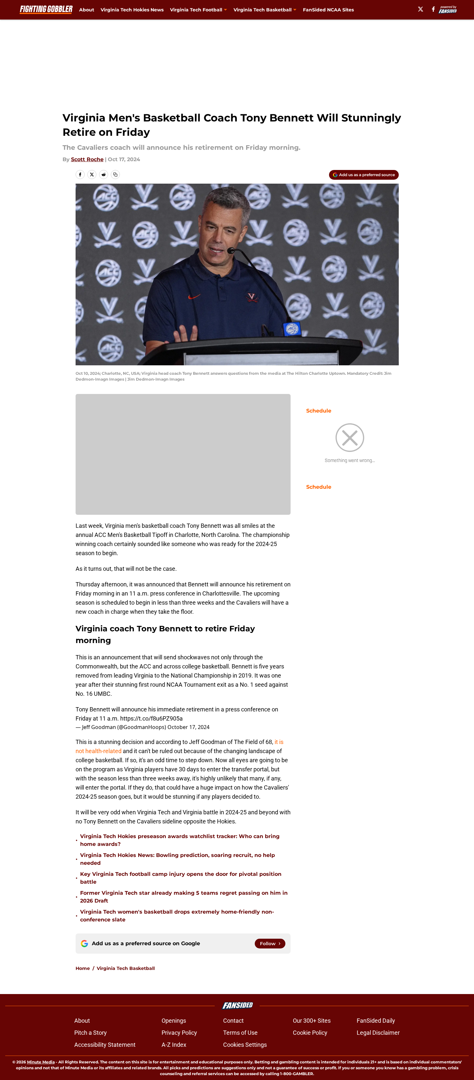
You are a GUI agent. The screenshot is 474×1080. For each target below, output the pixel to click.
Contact (233, 1020)
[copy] (115, 174)
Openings (174, 1020)
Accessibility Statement (105, 1044)
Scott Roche (87, 159)
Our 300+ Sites (312, 1020)
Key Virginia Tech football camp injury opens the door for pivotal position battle (180, 878)
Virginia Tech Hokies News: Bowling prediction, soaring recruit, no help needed (177, 859)
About (86, 10)
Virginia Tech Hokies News (132, 10)
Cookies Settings (245, 1044)
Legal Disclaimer (378, 1032)
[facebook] (433, 9)
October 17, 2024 (188, 727)
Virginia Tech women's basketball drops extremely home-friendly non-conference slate (177, 916)
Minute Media (41, 1061)
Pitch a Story (90, 1032)
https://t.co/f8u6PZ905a (151, 718)
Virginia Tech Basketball (126, 968)
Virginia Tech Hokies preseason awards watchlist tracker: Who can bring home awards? (180, 840)
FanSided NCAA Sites (328, 10)
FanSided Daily (376, 1020)
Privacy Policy (179, 1032)
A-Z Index (174, 1044)
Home (83, 968)
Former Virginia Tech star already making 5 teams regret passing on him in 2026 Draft (184, 897)
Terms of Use (240, 1032)
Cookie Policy (310, 1032)
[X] (420, 9)
